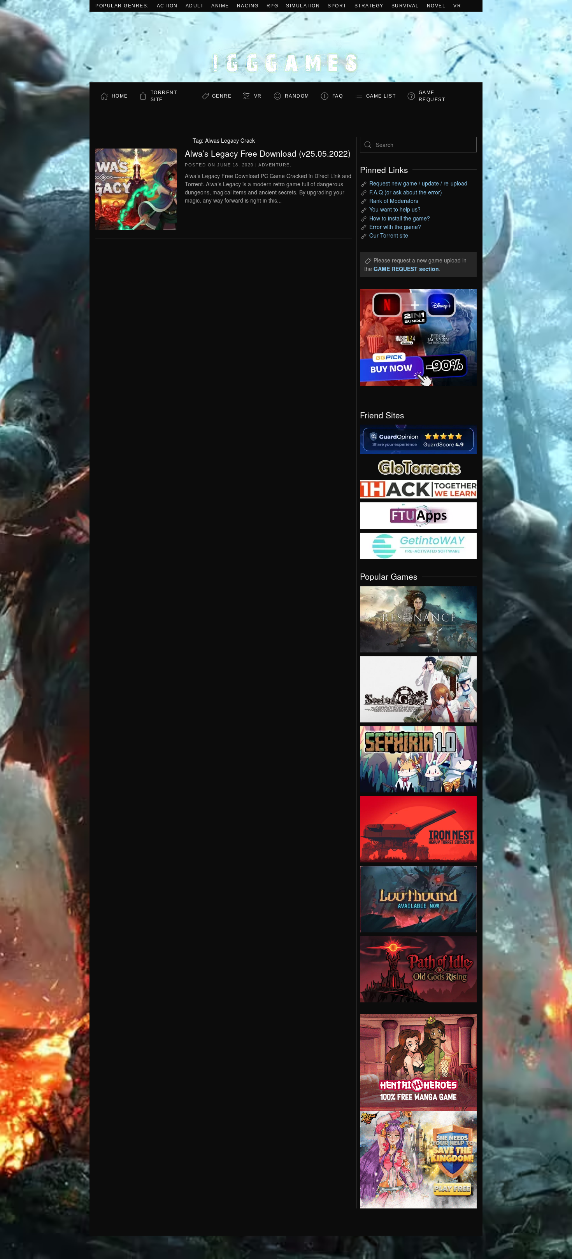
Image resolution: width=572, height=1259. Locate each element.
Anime (220, 6)
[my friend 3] (418, 489)
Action (167, 6)
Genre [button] (222, 96)
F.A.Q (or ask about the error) (405, 192)
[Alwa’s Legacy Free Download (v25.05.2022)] (136, 188)
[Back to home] (286, 47)
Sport (337, 6)
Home (120, 96)
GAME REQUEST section (406, 269)
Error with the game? (395, 227)
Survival (405, 6)
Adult (195, 6)
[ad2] (414, 1062)
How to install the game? (399, 218)
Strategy (369, 6)
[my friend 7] (418, 545)
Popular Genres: (122, 6)
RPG (273, 6)
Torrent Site (164, 96)
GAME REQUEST (432, 96)
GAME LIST (381, 96)
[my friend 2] (418, 466)
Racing (248, 6)
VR (457, 6)
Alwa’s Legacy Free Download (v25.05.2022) (268, 153)
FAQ (337, 96)
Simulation (303, 6)
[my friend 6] (418, 515)
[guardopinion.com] (418, 438)
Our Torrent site (388, 235)
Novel (436, 6)
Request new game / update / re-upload (418, 183)
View (418, 617)
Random (297, 96)
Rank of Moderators (393, 201)
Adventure (274, 165)
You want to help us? (395, 209)
